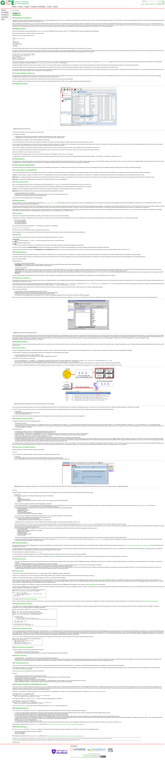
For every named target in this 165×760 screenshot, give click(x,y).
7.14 (83, 688)
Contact (49, 6)
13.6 (162, 23)
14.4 (90, 184)
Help (163, 1)
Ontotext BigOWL (16, 582)
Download (33, 6)
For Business (5, 17)
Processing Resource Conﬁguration (24, 647)
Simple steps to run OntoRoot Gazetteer (25, 447)
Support (27, 6)
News (3, 19)
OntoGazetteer (19, 158)
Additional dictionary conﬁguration (23, 603)
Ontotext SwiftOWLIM (102, 579)
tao (156, 4)
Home (142, 4)
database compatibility (91, 584)
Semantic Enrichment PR (21, 662)
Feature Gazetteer (21, 726)
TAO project (16, 345)
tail (16, 10)
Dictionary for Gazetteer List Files (23, 628)
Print (163, 2)
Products (14, 6)
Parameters (18, 234)
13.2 (128, 249)
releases (147, 4)
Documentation (41, 6)
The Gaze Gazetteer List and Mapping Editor (26, 169)
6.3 (68, 31)
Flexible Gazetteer (20, 252)
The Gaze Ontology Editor (21, 181)
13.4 (68, 459)
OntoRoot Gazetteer (21, 341)
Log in (160, 1)
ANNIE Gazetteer (20, 28)
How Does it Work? (20, 347)
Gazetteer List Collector (22, 278)
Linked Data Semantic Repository (29, 598)
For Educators (5, 14)
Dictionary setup (19, 570)
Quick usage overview (20, 558)
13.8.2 (78, 521)
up (18, 10)
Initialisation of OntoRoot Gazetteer (24, 418)
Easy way (14, 452)
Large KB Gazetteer (21, 542)
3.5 (52, 563)
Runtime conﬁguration (20, 655)
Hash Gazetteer (20, 200)
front (16, 742)
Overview (4, 10)
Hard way (14, 490)
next (14, 10)
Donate (55, 6)
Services (21, 6)
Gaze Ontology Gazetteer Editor (24, 165)
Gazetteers (16, 15)
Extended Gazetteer (22, 708)
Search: (144, 1)
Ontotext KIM (52, 556)
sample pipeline (20, 671)
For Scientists (5, 12)
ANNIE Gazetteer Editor (21, 83)
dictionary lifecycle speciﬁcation (150, 601)
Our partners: (74, 746)
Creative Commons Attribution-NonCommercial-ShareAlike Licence (90, 757)
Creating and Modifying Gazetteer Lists (24, 73)
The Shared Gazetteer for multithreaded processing (31, 684)
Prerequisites (18, 213)
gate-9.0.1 (152, 4)
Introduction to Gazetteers (23, 17)
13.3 (62, 365)
